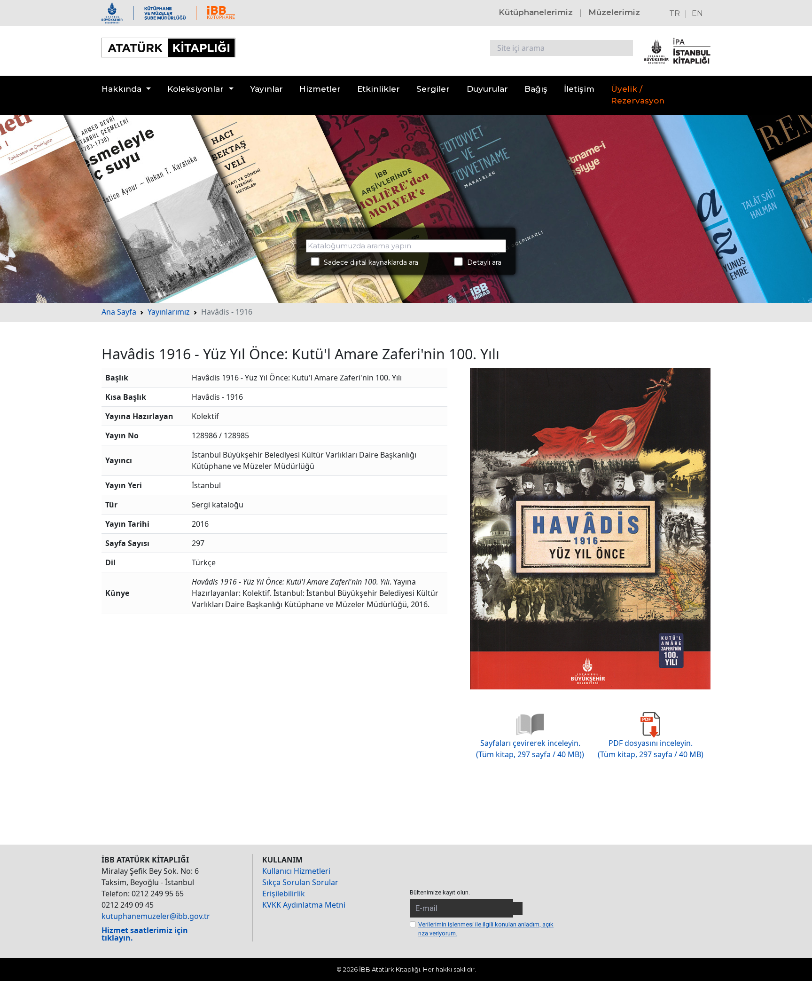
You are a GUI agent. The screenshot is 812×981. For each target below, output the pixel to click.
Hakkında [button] (121, 89)
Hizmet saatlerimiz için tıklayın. (145, 934)
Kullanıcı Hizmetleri (296, 871)
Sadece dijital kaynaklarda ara (368, 262)
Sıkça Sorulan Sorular (300, 882)
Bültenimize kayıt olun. (440, 892)
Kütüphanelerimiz (536, 12)
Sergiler (433, 89)
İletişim (579, 89)
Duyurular (487, 89)
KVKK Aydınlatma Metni (303, 905)
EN (697, 13)
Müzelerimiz (614, 12)
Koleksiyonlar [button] (195, 89)
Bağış (535, 89)
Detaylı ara (481, 262)
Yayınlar (266, 89)
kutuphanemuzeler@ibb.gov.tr (156, 916)
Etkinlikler (378, 89)
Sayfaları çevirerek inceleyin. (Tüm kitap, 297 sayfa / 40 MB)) (530, 748)
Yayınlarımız (169, 312)
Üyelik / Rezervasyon (637, 95)
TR (674, 13)
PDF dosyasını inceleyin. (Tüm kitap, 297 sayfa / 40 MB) (650, 748)
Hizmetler (320, 89)
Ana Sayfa (119, 312)
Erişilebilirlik (283, 893)
